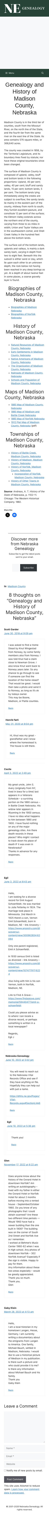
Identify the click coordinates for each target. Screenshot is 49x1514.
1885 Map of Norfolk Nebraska (28, 418)
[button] (42, 73)
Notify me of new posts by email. (25, 1470)
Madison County (17, 586)
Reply (10, 708)
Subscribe (28, 567)
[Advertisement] (24, 43)
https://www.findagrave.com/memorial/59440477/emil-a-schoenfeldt (24, 1002)
